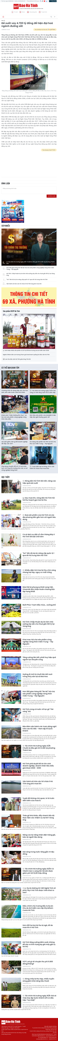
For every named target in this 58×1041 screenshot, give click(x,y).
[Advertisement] (29, 163)
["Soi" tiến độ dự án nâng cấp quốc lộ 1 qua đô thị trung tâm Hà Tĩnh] (11, 558)
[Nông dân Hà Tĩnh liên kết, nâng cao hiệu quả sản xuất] (11, 486)
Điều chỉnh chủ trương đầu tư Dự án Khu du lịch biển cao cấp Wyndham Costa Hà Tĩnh (38, 908)
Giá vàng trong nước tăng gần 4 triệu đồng (38, 853)
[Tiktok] (42, 1)
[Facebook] (40, 1)
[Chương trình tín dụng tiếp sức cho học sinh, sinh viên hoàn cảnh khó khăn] (14, 379)
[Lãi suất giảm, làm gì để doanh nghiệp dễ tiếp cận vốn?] (14, 431)
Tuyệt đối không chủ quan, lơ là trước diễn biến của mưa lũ (38, 799)
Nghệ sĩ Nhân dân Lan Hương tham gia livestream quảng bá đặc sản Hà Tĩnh (26, 354)
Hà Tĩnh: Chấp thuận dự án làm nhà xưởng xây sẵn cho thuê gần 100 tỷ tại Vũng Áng (30, 274)
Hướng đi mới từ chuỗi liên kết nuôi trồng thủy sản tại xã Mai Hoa (37, 675)
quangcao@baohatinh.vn (42, 1039)
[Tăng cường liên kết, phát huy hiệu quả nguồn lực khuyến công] (11, 663)
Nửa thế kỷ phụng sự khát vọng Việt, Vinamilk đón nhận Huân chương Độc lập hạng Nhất (39, 589)
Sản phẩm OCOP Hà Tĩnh (11, 311)
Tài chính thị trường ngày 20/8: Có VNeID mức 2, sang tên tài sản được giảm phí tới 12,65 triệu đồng (38, 871)
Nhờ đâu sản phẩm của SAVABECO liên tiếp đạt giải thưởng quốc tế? (43, 416)
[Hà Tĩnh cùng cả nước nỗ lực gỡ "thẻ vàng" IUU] (11, 714)
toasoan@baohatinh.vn (51, 1035)
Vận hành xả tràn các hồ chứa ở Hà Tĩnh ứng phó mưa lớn (24, 284)
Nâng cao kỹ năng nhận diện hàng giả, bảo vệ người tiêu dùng (39, 836)
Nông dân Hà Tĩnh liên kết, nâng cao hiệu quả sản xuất (39, 482)
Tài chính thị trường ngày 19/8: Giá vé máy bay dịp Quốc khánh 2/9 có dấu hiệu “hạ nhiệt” (39, 998)
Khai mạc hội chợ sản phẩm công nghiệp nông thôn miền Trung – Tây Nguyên (38, 642)
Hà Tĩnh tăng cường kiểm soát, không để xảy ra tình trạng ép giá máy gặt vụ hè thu (39, 944)
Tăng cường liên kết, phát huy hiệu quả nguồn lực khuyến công (39, 658)
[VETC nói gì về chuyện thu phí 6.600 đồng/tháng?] (11, 967)
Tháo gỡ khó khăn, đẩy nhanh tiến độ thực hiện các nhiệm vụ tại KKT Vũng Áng (38, 818)
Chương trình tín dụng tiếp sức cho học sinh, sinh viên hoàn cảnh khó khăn (14, 391)
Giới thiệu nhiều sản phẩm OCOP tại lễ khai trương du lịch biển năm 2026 (26, 350)
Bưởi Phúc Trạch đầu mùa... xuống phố (39, 605)
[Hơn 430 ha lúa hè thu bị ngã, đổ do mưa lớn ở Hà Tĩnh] (11, 930)
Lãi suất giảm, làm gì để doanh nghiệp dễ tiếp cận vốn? (14, 443)
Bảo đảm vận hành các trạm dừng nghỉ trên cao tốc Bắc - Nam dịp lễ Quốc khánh (39, 728)
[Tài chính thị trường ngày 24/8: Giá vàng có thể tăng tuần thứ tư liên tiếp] (43, 379)
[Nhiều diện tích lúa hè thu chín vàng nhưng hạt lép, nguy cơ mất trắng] (11, 575)
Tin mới (16, 12)
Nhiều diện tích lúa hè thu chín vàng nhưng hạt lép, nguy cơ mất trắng (39, 571)
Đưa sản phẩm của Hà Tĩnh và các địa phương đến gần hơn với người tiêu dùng (39, 517)
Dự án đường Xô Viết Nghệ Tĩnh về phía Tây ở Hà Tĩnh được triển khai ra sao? (39, 890)
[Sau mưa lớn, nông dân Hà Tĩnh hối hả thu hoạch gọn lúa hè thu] (11, 503)
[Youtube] (44, 1)
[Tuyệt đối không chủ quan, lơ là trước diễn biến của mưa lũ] (11, 803)
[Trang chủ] (3, 17)
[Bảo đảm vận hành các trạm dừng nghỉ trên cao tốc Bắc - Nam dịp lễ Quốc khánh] (11, 732)
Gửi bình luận (51, 196)
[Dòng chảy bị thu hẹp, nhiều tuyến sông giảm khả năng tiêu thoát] (11, 984)
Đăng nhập (53, 1)
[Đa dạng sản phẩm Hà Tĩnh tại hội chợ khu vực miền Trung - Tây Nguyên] (43, 431)
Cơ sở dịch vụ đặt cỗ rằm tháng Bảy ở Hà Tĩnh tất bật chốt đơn (39, 535)
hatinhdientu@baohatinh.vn (38, 1035)
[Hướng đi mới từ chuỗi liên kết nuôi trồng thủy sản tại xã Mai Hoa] (11, 679)
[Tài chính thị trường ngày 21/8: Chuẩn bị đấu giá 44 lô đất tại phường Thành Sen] (29, 247)
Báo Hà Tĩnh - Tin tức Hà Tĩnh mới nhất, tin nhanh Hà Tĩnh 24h (29, 6)
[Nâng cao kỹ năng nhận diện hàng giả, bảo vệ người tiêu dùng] (11, 840)
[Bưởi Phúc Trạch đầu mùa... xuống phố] (11, 610)
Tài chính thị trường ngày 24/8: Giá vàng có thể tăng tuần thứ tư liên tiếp (43, 391)
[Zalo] (46, 1)
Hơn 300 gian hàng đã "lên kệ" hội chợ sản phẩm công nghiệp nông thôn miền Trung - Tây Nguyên (30, 268)
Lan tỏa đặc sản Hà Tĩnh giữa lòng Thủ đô (18, 359)
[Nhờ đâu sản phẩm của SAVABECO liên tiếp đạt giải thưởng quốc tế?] (43, 404)
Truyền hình (44, 12)
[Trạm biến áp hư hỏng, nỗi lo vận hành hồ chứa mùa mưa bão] (43, 455)
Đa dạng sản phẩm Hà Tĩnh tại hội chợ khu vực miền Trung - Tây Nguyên (43, 443)
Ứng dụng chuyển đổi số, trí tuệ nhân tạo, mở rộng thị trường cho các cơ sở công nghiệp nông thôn (14, 468)
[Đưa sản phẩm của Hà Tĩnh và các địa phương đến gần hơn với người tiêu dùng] (11, 520)
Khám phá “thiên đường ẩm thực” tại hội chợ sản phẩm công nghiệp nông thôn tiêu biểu (14, 417)
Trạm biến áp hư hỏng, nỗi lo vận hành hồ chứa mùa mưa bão (42, 467)
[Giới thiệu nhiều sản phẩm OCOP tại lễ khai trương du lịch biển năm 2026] (29, 331)
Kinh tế (3, 20)
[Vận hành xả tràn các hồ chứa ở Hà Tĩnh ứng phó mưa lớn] (11, 787)
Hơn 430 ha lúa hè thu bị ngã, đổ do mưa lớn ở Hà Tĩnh (38, 926)
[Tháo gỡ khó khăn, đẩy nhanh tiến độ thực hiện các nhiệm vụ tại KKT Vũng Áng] (11, 821)
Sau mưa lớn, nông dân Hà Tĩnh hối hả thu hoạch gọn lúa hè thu (39, 499)
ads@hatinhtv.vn (53, 1039)
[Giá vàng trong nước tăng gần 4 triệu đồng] (11, 857)
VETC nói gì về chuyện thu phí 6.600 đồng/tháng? (38, 963)
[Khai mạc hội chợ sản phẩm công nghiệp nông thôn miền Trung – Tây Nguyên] (11, 645)
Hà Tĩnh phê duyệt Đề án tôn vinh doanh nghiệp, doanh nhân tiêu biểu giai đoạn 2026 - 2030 (38, 766)
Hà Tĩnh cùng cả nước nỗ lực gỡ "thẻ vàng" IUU (38, 710)
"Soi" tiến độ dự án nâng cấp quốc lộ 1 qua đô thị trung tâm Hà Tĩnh (27, 279)
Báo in (23, 12)
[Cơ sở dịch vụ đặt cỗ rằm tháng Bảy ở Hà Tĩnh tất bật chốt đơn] (11, 540)
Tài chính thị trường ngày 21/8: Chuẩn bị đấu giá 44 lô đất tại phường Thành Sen (30, 262)
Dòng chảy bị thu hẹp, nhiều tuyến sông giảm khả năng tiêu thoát (38, 980)
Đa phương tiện (33, 12)
